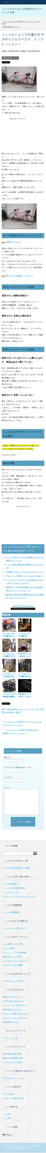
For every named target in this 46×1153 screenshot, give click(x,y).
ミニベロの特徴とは (11, 884)
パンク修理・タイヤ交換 (13, 944)
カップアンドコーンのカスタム (15, 1018)
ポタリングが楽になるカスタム (15, 1014)
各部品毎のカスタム (11, 1022)
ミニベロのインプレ (11, 892)
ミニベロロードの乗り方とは (14, 928)
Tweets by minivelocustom (23, 606)
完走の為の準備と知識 (12, 1054)
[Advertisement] (23, 135)
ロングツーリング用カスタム (14, 1005)
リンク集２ (7, 1118)
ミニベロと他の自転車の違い (14, 888)
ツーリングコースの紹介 (13, 1062)
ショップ (22, 709)
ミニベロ (30, 709)
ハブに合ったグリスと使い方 (14, 961)
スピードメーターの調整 (13, 965)
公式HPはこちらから (13, 242)
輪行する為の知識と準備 (13, 1058)
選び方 (18, 713)
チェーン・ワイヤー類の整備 (14, 953)
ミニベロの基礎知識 (11, 912)
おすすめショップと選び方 (13, 981)
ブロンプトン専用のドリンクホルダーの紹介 (24, 576)
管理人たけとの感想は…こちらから (19, 276)
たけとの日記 (8, 1094)
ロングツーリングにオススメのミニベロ (19, 897)
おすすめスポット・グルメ (13, 1078)
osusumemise (12, 709)
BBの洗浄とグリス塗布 (12, 957)
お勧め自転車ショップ (10, 58)
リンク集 (6, 1114)
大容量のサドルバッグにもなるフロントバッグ (25, 572)
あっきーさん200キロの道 (13, 1098)
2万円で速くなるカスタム (13, 1001)
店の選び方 (10, 713)
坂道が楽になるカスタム (13, 1010)
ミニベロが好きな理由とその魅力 (16, 868)
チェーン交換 (8, 948)
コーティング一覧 (10, 1038)
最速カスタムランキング (13, 997)
